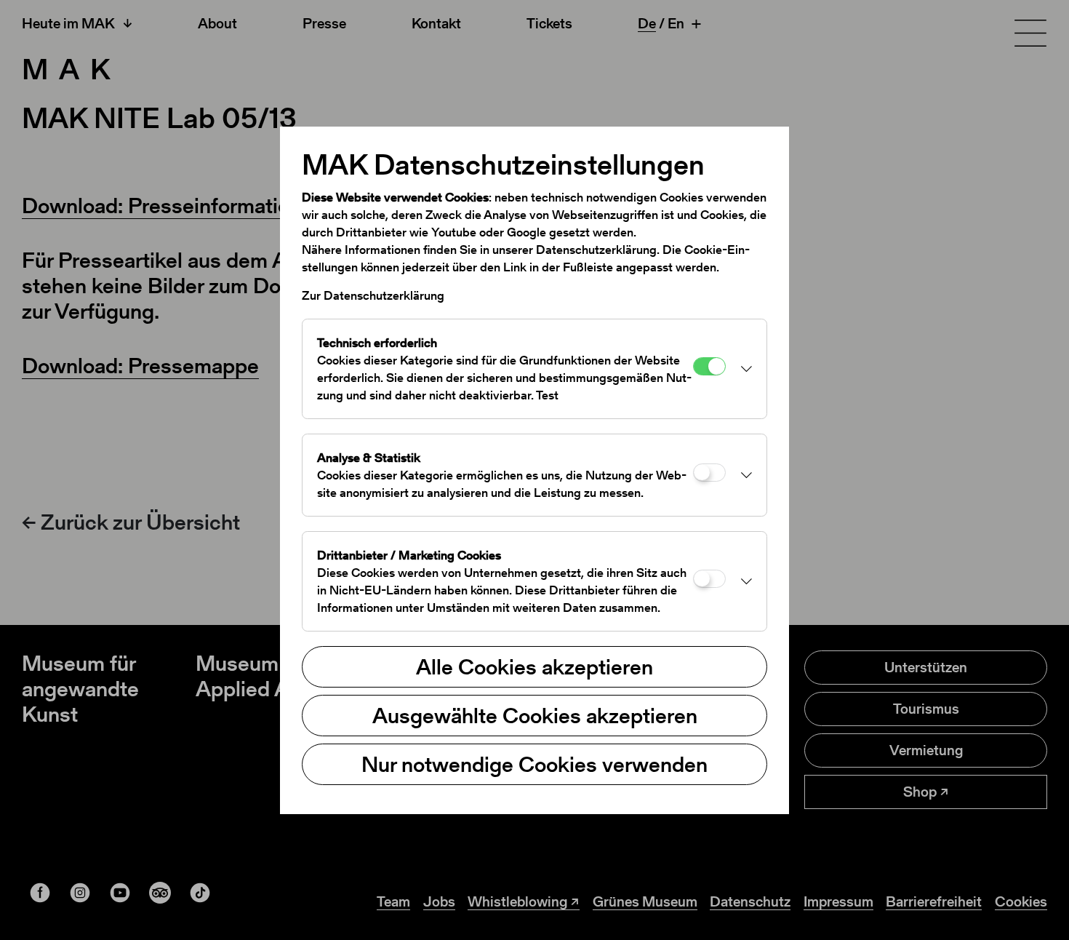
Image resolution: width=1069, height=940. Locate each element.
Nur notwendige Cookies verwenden (534, 764)
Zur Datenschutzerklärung (373, 295)
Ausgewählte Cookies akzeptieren (534, 715)
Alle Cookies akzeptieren (534, 666)
